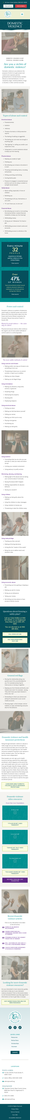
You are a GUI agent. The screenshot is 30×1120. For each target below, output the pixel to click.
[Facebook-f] (10, 1027)
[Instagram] (15, 1027)
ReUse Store (14, 1040)
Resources (14, 1037)
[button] (22, 14)
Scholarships (15, 1043)
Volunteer (14, 1046)
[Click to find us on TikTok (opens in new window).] (20, 1027)
